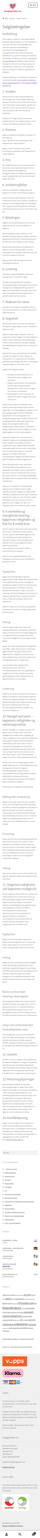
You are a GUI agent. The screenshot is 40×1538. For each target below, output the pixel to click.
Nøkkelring (8, 1205)
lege (8, 1312)
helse (13, 1299)
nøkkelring (15, 1316)
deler (3, 1299)
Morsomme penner (11, 1198)
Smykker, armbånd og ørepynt (15, 1212)
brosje (27, 1294)
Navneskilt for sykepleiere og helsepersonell (19, 1202)
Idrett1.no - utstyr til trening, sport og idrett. (17, 1347)
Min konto (6, 1534)
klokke (23, 1308)
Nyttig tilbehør (10, 1209)
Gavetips (8, 1180)
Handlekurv (31, 1532)
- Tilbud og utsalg (11, 1169)
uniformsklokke (14, 1328)
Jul (6, 1191)
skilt (21, 1320)
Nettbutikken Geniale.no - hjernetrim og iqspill (17, 1339)
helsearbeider (20, 1299)
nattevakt (20, 1312)
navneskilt (28, 1312)
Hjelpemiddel (9, 1184)
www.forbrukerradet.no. (14, 1140)
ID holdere (8, 1187)
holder (14, 1303)
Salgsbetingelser (8, 1467)
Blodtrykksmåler (10, 1173)
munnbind (13, 1312)
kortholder (30, 1308)
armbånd (12, 1295)
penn (30, 1316)
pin (12, 1320)
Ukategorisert (9, 1220)
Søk (20, 1534)
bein (17, 1295)
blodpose (21, 1295)
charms (33, 1295)
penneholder (6, 1320)
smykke (25, 1320)
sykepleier (21, 1324)
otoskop (25, 1316)
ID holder (23, 1303)
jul (35, 1303)
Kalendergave (11, 1308)
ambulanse (5, 1295)
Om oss (12, 18)
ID (17, 1303)
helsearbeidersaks (30, 1299)
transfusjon (5, 1328)
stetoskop (8, 1324)
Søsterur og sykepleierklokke (14, 1216)
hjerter (10, 1303)
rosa (15, 1320)
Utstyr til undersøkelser (13, 1223)
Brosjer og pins (10, 1176)
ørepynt (30, 1328)
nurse (5, 1316)
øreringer (5, 1331)
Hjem (6, 18)
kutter (4, 1312)
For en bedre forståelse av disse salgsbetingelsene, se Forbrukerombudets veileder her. (19, 83)
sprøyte (31, 1320)
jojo (32, 1303)
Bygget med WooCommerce (12, 1526)
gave (8, 1298)
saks (18, 1320)
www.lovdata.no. (10, 61)
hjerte (4, 1303)
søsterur (32, 1324)
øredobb (23, 1328)
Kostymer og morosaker (13, 1194)
